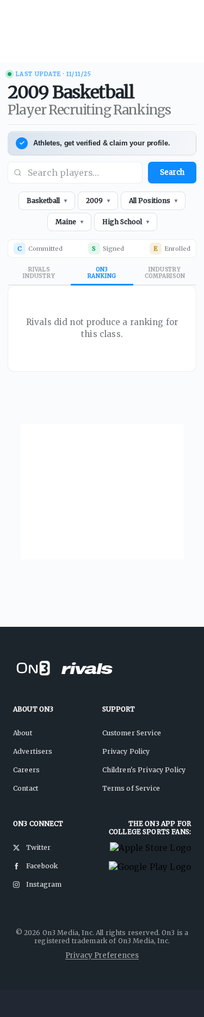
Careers (26, 770)
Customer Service (131, 733)
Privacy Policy (126, 751)
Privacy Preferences (102, 955)
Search (172, 172)
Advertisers (33, 751)
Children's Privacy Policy (144, 770)
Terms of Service (131, 788)
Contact (25, 788)
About (22, 733)
